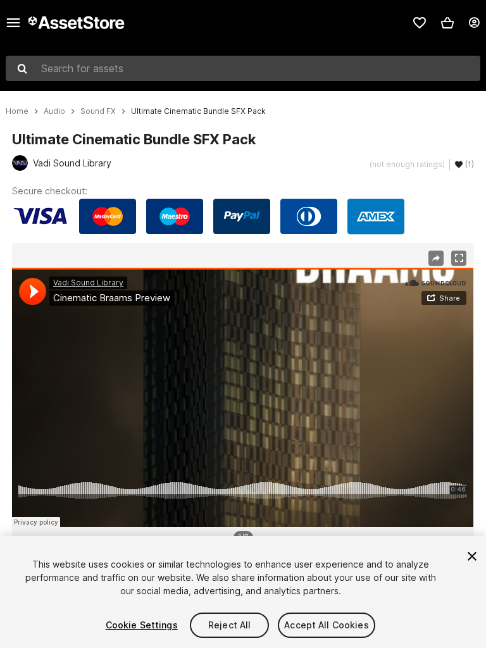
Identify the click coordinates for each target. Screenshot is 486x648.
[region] (242, 397)
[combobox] (243, 68)
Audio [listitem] (54, 111)
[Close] (472, 556)
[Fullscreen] (458, 258)
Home (17, 111)
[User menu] (474, 22)
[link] (419, 22)
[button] (447, 22)
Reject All (229, 625)
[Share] (436, 258)
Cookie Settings (142, 625)
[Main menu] (13, 22)
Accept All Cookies (326, 625)
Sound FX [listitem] (98, 111)
